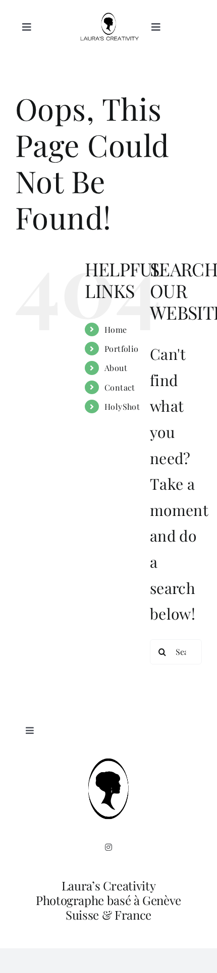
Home (115, 329)
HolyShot (122, 406)
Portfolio (121, 348)
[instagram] (108, 847)
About (115, 367)
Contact (119, 387)
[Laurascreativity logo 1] (108, 18)
